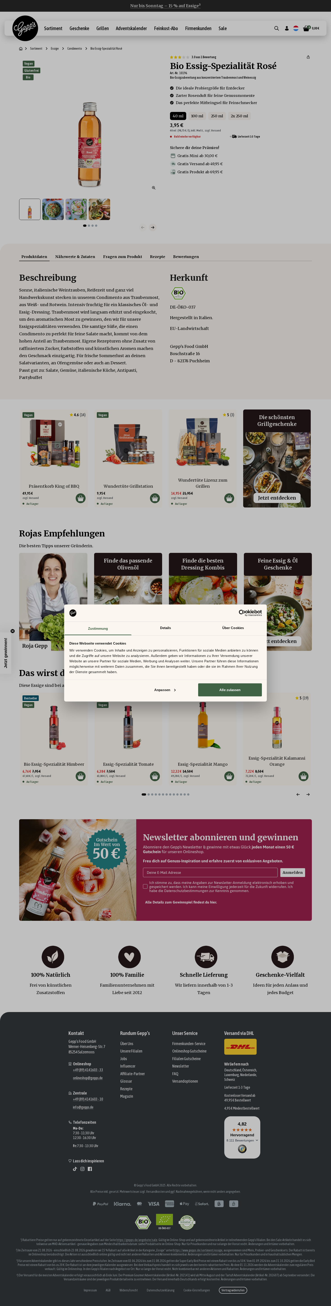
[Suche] (276, 28)
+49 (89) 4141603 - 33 (88, 1070)
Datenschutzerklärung (161, 1290)
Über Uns (126, 1043)
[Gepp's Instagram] (82, 1169)
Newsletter (180, 1066)
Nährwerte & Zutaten (75, 256)
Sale (223, 28)
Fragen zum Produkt (122, 256)
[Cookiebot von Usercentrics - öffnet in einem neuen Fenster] (242, 613)
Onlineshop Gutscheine (189, 1051)
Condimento (74, 48)
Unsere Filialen (131, 1051)
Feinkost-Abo (166, 28)
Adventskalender (131, 28)
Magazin (126, 1096)
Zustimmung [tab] (98, 628)
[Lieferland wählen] (296, 28)
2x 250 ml (239, 116)
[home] (21, 48)
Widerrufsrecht (129, 1290)
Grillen (102, 28)
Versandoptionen (185, 1081)
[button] (308, 57)
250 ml (217, 116)
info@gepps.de (83, 1107)
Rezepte (157, 256)
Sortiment (53, 28)
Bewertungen (186, 256)
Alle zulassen (229, 690)
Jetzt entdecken (277, 498)
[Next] (308, 794)
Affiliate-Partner (132, 1073)
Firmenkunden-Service (188, 1043)
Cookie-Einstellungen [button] (197, 1290)
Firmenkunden (198, 28)
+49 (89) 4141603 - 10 (88, 1099)
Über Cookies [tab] (233, 628)
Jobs (123, 1058)
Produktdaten (34, 256)
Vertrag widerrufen (233, 1290)
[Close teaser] (12, 631)
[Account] (287, 28)
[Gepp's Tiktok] (75, 1169)
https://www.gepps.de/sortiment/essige (197, 1250)
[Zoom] (153, 188)
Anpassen (162, 690)
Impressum (90, 1290)
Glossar (126, 1081)
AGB (108, 1290)
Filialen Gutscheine (186, 1058)
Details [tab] (165, 628)
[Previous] (298, 794)
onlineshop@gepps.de (88, 1078)
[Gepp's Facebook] (90, 1169)
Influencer (127, 1066)
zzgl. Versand (213, 130)
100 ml (197, 116)
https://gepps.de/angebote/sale (136, 1240)
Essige (55, 48)
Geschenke (79, 28)
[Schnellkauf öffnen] (81, 498)
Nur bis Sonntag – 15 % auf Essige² (165, 5)
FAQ (175, 1073)
